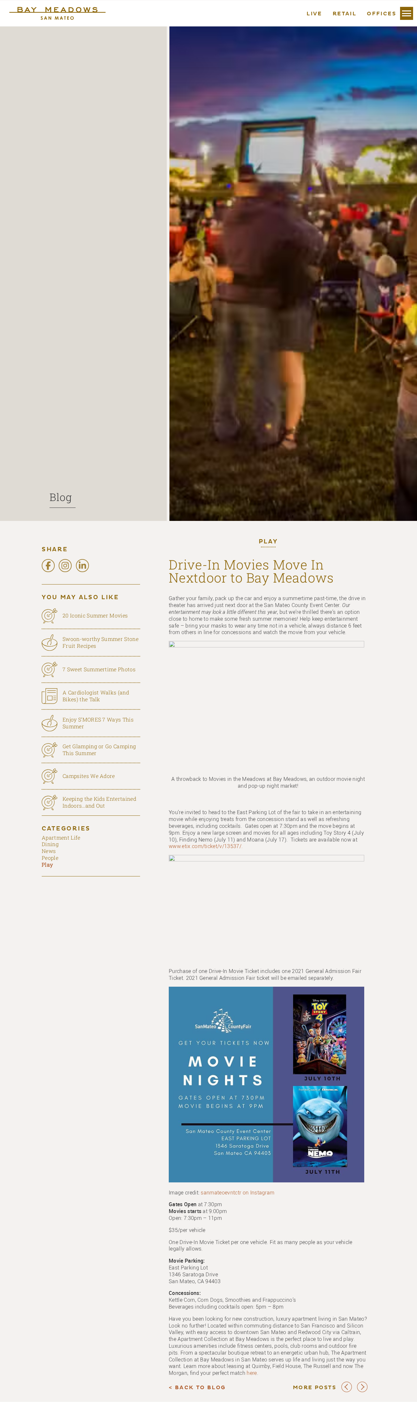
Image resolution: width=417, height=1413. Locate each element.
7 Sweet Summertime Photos (99, 669)
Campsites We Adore (89, 775)
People (50, 857)
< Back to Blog (197, 1387)
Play (268, 542)
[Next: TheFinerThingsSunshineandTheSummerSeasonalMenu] (362, 1390)
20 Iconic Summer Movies (95, 615)
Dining (50, 844)
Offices (381, 14)
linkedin (82, 565)
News (49, 850)
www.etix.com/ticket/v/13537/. (206, 846)
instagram (65, 565)
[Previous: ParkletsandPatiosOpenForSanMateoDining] (346, 1390)
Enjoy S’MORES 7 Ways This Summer (98, 723)
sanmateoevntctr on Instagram (237, 1192)
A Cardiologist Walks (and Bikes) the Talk (96, 696)
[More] (406, 13)
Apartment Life (61, 837)
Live (314, 14)
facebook (48, 565)
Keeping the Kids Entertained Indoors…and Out (99, 802)
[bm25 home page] (57, 13)
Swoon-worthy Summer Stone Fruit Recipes (100, 642)
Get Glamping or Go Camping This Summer (99, 749)
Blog (61, 497)
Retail (344, 14)
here (252, 1372)
